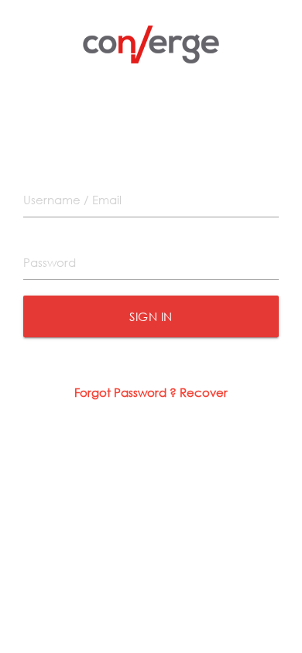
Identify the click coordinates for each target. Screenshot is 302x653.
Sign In (151, 316)
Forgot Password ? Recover (151, 392)
